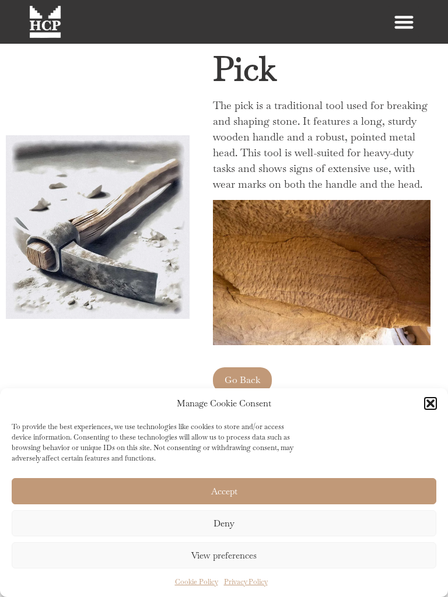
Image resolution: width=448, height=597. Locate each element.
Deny (224, 523)
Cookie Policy (196, 582)
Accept (224, 491)
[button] (430, 403)
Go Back (242, 380)
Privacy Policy (246, 582)
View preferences (224, 555)
